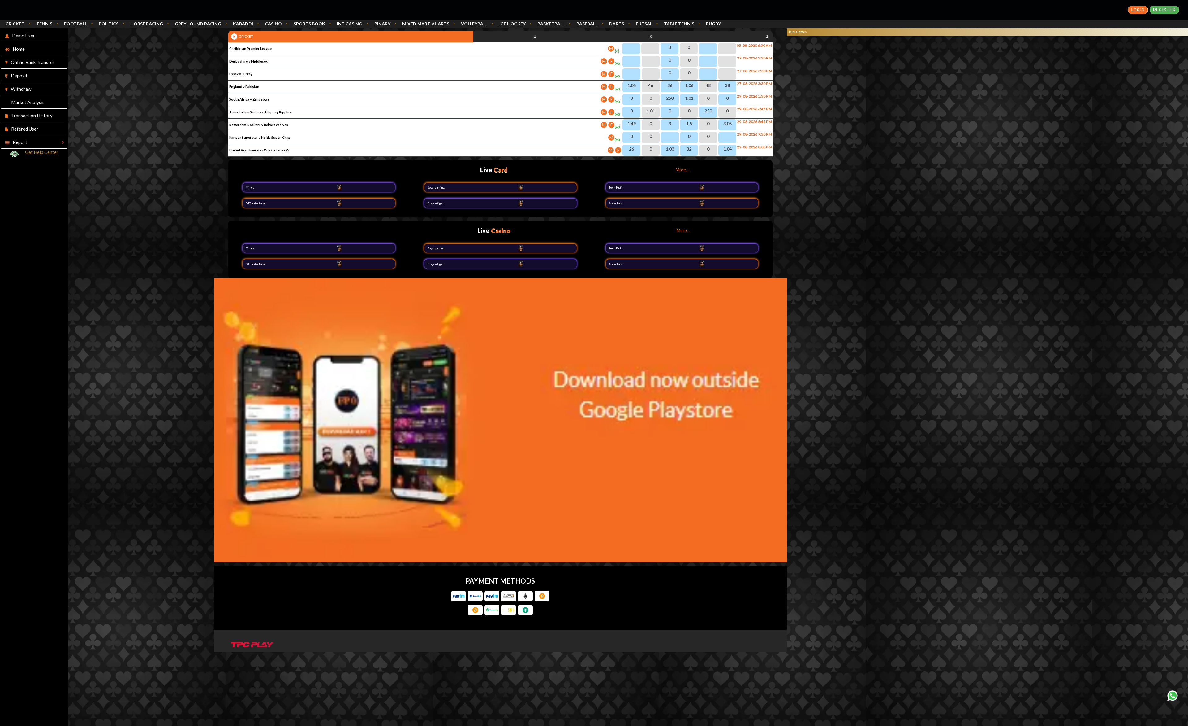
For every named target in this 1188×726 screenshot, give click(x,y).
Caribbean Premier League (250, 48)
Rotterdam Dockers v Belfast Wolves (258, 125)
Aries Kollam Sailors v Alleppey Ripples (260, 112)
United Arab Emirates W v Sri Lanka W (259, 150)
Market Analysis (28, 102)
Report (20, 142)
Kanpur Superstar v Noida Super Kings (260, 137)
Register (1164, 9)
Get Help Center (41, 152)
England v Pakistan (244, 87)
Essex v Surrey (240, 74)
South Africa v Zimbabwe (249, 99)
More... (682, 169)
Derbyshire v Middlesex (248, 61)
